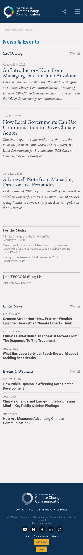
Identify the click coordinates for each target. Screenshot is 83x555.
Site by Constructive (41, 523)
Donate (41, 549)
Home (6, 30)
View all (74, 53)
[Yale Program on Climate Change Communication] (41, 498)
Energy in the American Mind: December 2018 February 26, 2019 (30, 259)
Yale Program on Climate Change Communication (21, 12)
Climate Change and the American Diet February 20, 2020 (26, 238)
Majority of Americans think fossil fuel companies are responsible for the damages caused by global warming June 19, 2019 (36, 249)
